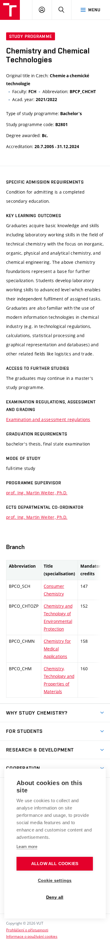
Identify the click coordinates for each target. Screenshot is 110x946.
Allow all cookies (54, 863)
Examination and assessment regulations (48, 419)
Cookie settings (55, 880)
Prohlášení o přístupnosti (27, 929)
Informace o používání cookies (31, 936)
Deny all (55, 897)
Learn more (26, 846)
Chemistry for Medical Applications (57, 648)
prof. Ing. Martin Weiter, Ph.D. (37, 493)
